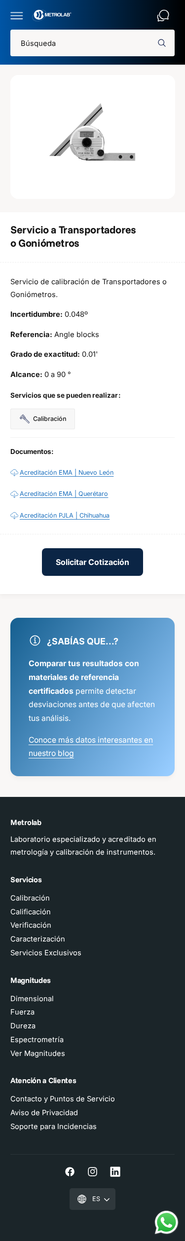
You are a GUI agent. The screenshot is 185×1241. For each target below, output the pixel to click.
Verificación (30, 925)
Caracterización (37, 939)
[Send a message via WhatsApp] (166, 1222)
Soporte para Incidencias (53, 1126)
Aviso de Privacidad (44, 1112)
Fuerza (22, 1012)
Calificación (30, 911)
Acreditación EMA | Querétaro (64, 493)
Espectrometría (37, 1039)
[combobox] (92, 43)
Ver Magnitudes (37, 1053)
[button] (16, 15)
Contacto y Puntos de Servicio (62, 1098)
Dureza (23, 1025)
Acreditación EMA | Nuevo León (66, 472)
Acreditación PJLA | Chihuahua (65, 515)
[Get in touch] (163, 15)
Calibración (30, 898)
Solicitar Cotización (92, 562)
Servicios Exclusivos (45, 952)
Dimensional (32, 998)
